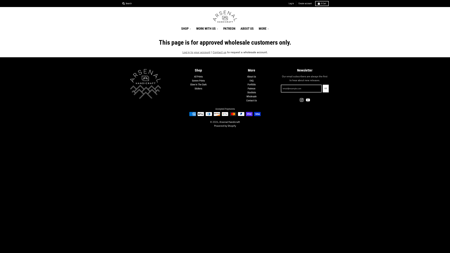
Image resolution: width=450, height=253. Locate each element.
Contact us (219, 52)
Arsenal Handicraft (229, 122)
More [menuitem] (262, 28)
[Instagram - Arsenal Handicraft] (302, 100)
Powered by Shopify (225, 125)
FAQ (251, 80)
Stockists (251, 92)
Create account (305, 3)
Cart (323, 3)
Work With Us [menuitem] (206, 28)
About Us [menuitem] (247, 28)
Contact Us (251, 100)
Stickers (198, 88)
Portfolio (252, 84)
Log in (291, 3)
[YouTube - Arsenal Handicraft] (308, 100)
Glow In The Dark (198, 84)
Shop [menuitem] (185, 28)
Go (325, 88)
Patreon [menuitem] (229, 28)
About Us (251, 76)
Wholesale (251, 96)
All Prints (198, 76)
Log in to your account (196, 52)
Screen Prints (198, 80)
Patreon (251, 88)
